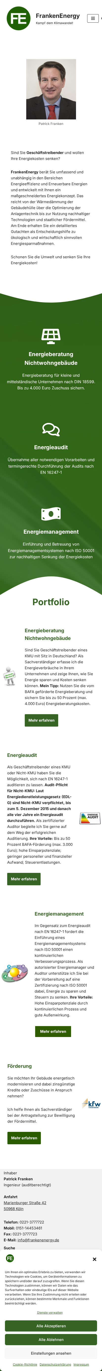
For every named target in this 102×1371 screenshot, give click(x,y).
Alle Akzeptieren (51, 1326)
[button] (94, 1259)
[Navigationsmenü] (93, 18)
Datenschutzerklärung (55, 1364)
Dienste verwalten (50, 1312)
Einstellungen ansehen (51, 1353)
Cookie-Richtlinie (25, 1364)
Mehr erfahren (41, 720)
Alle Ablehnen (51, 1339)
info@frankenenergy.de (38, 1240)
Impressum (81, 1364)
